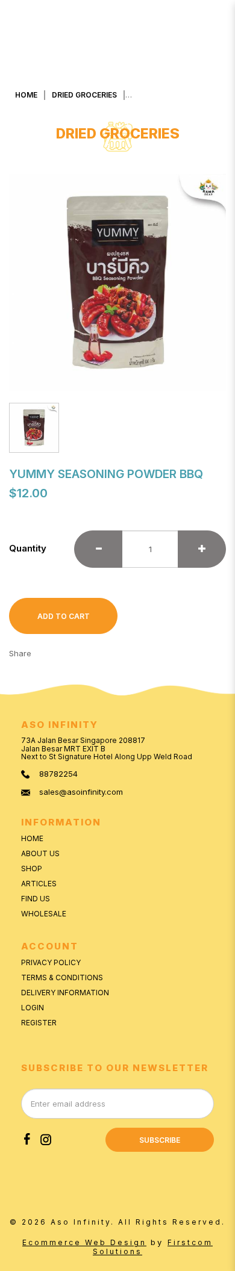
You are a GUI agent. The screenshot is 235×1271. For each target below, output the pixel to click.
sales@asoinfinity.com (81, 792)
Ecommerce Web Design (84, 1242)
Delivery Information (65, 992)
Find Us (35, 898)
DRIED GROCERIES (84, 94)
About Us (40, 853)
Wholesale (43, 913)
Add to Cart (63, 616)
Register (39, 1022)
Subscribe (159, 1140)
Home (26, 94)
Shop (31, 868)
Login (32, 1007)
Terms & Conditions (62, 977)
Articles (39, 883)
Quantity (27, 548)
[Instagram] (46, 1139)
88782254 (58, 773)
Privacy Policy (51, 962)
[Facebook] (27, 1139)
